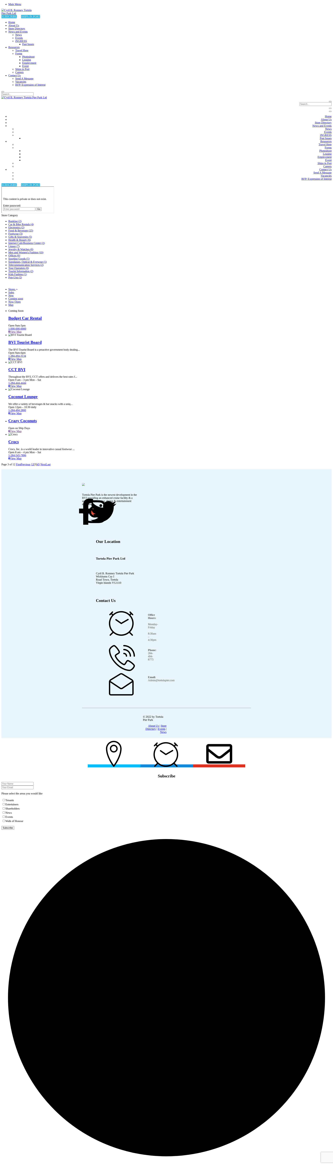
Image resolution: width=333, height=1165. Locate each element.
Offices (14, 255)
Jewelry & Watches (20, 249)
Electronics (16, 227)
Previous (25, 464)
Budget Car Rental (25, 318)
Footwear (15, 233)
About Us (153, 725)
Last (48, 464)
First (18, 464)
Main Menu (14, 4)
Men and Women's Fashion (25, 252)
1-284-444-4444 (17, 383)
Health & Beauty (19, 239)
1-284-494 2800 (17, 410)
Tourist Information (20, 271)
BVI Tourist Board (25, 342)
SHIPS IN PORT (30, 16)
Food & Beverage (20, 230)
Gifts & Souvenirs (20, 236)
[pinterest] (103, 512)
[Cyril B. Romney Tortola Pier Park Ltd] (18, 13)
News (163, 732)
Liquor (14, 246)
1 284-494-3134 (17, 355)
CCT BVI (16, 369)
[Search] (2, 91)
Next (43, 464)
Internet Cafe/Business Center (26, 243)
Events (161, 728)
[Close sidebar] (330, 111)
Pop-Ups (15, 277)
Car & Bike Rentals (21, 224)
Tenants (9, 800)
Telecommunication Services (26, 264)
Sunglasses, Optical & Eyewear (27, 261)
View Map (16, 331)
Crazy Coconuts (22, 420)
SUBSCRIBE (9, 16)
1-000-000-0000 (17, 328)
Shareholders (12, 808)
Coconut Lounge (23, 396)
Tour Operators (18, 268)
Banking (15, 221)
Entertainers (11, 804)
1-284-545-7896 (17, 455)
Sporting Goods (18, 258)
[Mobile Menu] (330, 108)
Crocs (13, 441)
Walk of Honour (14, 821)
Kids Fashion (17, 274)
